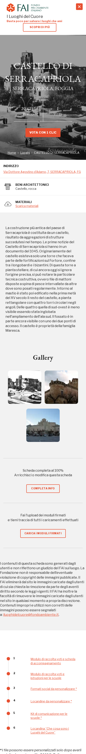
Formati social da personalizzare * (53, 689)
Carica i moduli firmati (43, 533)
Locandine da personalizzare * (51, 701)
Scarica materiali (26, 206)
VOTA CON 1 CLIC (42, 132)
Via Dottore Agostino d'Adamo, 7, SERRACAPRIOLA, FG (42, 172)
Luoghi (25, 152)
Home (12, 152)
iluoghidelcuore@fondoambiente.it (31, 615)
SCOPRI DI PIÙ (40, 27)
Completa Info (43, 488)
